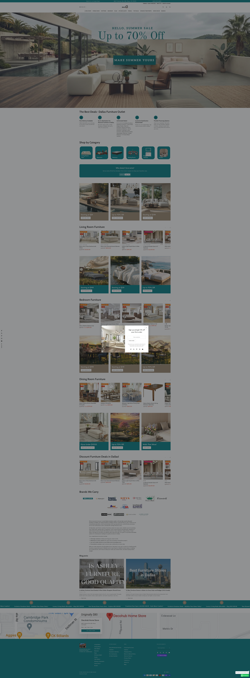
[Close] (146, 327)
